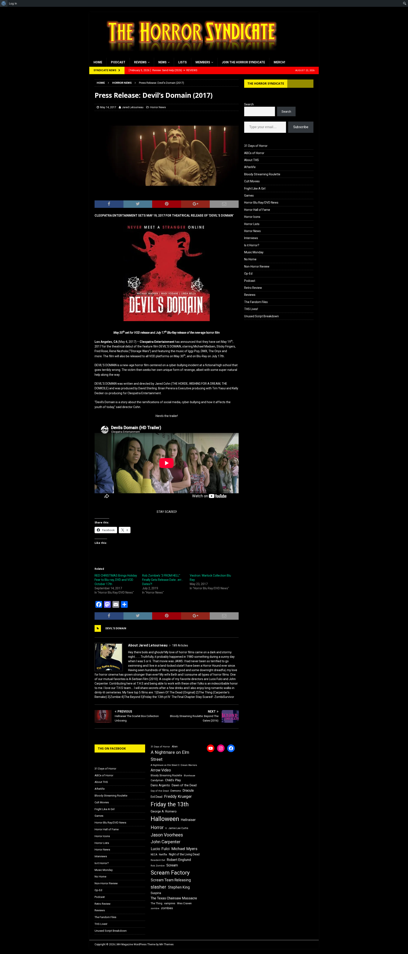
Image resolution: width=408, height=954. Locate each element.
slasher (158, 887)
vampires (169, 903)
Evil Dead (156, 796)
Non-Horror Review (256, 266)
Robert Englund (179, 860)
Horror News (158, 107)
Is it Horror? (251, 245)
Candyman (157, 780)
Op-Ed (248, 273)
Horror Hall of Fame (257, 209)
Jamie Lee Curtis (178, 828)
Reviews (140, 62)
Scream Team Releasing (171, 880)
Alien (175, 746)
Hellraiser (188, 820)
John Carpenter (165, 841)
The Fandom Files (256, 302)
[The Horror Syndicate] (190, 55)
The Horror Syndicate (265, 83)
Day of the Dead (160, 791)
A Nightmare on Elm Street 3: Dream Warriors (174, 765)
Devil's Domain (115, 628)
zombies (167, 908)
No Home (250, 259)
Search (249, 104)
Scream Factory (170, 872)
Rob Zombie (158, 865)
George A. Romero (164, 811)
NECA (154, 854)
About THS (251, 160)
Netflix (163, 854)
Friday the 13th (170, 804)
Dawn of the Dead (184, 785)
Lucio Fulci (160, 848)
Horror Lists (251, 224)
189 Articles (180, 645)
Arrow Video (161, 770)
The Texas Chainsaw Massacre (174, 898)
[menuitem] (3, 3)
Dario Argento (160, 785)
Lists (182, 62)
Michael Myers (184, 848)
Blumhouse (189, 775)
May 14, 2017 (108, 107)
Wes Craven (184, 903)
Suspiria (156, 893)
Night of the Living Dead (184, 854)
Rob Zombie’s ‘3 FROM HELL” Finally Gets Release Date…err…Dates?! (162, 580)
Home (98, 62)
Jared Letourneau (132, 107)
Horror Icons (252, 216)
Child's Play (173, 780)
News (162, 62)
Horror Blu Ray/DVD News (261, 202)
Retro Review (253, 287)
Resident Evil (158, 860)
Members (203, 62)
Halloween (165, 818)
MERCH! (279, 62)
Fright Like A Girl (254, 188)
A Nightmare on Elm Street (170, 756)
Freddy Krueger (178, 796)
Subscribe (300, 127)
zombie (155, 908)
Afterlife (250, 167)
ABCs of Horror (254, 153)
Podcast (118, 62)
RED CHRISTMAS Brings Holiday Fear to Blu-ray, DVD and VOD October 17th (116, 580)
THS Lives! (251, 309)
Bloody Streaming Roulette (262, 174)
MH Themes (166, 944)
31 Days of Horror (256, 145)
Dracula (188, 790)
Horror (157, 827)
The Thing (156, 903)
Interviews (251, 238)
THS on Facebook (112, 748)
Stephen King (179, 887)
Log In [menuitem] (13, 3)
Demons (175, 790)
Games (249, 195)
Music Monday (254, 252)
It (166, 828)
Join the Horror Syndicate (243, 62)
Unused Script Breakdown (261, 316)
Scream (172, 865)
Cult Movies (252, 181)
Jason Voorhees (167, 835)
